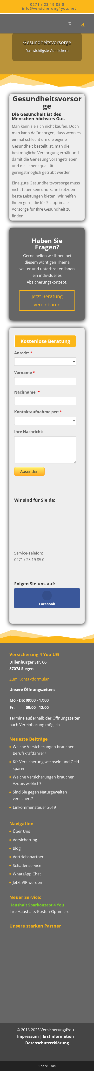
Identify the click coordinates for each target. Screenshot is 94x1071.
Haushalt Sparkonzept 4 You (36, 905)
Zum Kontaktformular (29, 679)
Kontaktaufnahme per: (38, 411)
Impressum (28, 1036)
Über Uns (21, 831)
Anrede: (23, 353)
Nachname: (27, 392)
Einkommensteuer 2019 (34, 807)
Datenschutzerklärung (47, 1043)
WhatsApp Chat (27, 874)
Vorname (24, 372)
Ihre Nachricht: (28, 431)
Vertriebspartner (28, 856)
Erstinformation (58, 1036)
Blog (17, 848)
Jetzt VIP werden (27, 882)
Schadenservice (27, 865)
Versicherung (25, 839)
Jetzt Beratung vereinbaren (47, 300)
